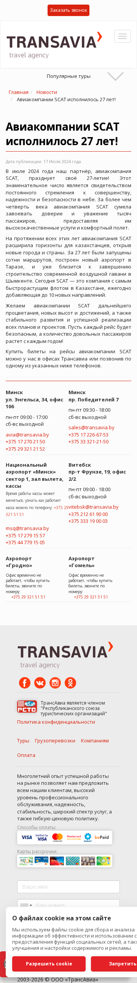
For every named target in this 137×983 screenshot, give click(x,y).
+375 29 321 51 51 (28, 597)
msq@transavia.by (27, 528)
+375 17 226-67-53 (88, 434)
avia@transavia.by (27, 434)
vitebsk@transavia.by (93, 506)
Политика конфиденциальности (56, 721)
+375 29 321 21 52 (25, 448)
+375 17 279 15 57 (25, 535)
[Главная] (56, 44)
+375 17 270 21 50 (25, 441)
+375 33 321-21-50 (88, 441)
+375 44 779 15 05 (25, 542)
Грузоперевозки (55, 740)
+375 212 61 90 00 (88, 514)
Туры (23, 740)
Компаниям (95, 740)
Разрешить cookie (49, 963)
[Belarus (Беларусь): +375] (25, 905)
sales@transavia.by (91, 427)
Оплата (26, 755)
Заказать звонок (68, 10)
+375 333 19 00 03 (88, 520)
